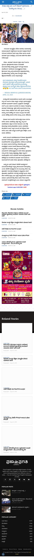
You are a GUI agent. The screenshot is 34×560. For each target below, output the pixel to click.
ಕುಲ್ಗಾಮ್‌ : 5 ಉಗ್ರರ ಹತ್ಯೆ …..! (19, 491)
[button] (3, 2)
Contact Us (5, 549)
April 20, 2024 (8, 95)
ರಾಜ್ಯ (23, 21)
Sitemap (20, 549)
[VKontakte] (24, 480)
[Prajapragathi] (13, 16)
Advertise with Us (27, 549)
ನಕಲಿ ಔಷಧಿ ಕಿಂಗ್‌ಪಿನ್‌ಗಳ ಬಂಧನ (11, 229)
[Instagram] (10, 480)
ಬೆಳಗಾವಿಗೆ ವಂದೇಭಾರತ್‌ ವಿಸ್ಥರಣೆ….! (20, 507)
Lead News (15, 21)
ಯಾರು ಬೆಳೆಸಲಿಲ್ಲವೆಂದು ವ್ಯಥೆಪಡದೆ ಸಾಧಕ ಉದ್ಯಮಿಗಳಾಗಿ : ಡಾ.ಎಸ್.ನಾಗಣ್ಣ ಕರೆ (14, 243)
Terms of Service (13, 549)
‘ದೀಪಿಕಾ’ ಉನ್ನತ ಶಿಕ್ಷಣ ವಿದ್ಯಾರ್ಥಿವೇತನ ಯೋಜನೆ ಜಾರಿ (17, 222)
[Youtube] (29, 480)
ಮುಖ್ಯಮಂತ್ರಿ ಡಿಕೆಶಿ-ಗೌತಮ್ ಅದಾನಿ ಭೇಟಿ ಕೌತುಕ (15, 235)
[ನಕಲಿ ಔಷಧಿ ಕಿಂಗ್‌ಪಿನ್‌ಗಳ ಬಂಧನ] (17, 377)
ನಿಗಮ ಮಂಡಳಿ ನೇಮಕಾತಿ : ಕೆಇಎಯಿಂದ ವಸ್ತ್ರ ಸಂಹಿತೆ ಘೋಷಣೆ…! (22, 500)
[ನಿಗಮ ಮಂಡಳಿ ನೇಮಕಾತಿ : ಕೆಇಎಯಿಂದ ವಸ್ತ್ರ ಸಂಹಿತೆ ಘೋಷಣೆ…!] (6, 501)
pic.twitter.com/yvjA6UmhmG (20, 88)
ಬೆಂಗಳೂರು (19, 21)
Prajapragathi (6, 350)
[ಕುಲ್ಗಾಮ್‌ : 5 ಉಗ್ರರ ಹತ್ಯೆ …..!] (6, 493)
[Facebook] (5, 480)
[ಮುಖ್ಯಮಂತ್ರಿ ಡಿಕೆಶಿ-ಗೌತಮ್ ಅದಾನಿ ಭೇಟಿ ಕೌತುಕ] (17, 405)
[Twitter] (14, 480)
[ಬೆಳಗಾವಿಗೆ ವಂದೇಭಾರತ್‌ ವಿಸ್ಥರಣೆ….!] (6, 509)
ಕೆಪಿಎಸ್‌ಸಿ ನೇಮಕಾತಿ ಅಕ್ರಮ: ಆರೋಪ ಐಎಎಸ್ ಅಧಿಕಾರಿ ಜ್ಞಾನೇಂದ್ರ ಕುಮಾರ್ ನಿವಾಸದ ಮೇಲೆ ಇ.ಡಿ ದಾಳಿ (16, 214)
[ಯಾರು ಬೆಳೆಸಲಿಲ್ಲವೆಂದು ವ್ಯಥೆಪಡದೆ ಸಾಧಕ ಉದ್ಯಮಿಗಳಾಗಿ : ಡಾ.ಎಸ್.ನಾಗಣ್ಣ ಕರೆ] (17, 436)
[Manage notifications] (3, 554)
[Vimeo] (19, 480)
